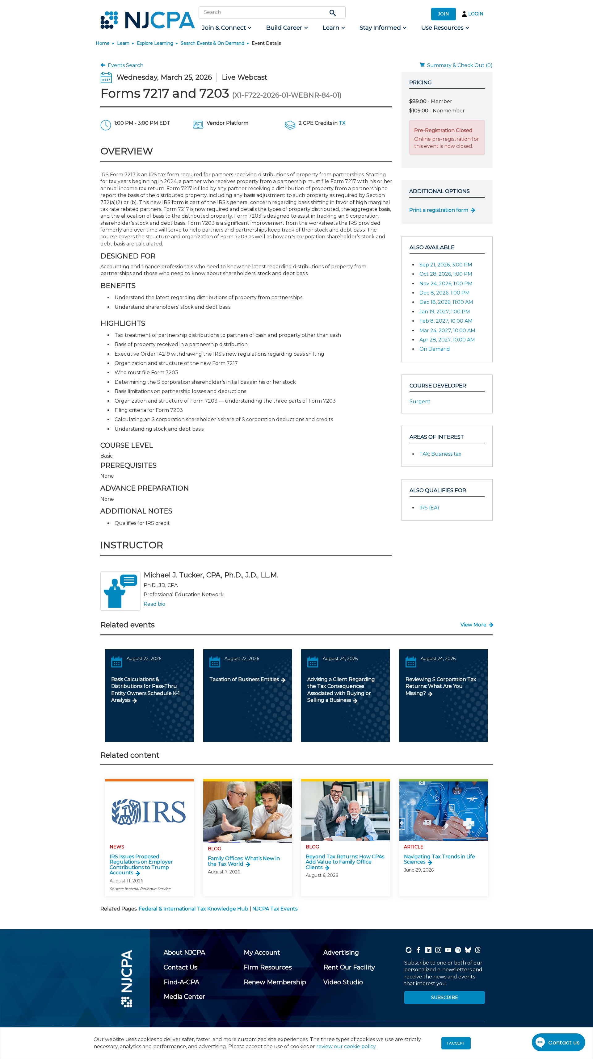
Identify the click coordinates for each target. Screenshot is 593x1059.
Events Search (124, 65)
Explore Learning (155, 43)
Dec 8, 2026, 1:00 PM (444, 293)
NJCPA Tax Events (274, 909)
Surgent (420, 401)
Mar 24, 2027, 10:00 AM (447, 330)
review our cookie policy (346, 1046)
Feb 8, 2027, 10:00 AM (446, 321)
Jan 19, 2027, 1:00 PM (444, 312)
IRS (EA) (429, 508)
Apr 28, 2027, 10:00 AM (447, 340)
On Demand (434, 349)
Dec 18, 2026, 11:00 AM (446, 302)
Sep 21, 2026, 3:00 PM (445, 265)
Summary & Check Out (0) (459, 65)
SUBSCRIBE (444, 997)
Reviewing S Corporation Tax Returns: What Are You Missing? (441, 686)
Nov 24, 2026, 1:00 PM (446, 284)
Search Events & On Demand (212, 43)
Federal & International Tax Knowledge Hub (193, 909)
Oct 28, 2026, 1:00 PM (445, 274)
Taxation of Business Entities (244, 679)
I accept (456, 1043)
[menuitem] (226, 28)
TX (342, 123)
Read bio (154, 604)
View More (473, 625)
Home (103, 43)
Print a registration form (438, 210)
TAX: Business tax (440, 454)
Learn (123, 43)
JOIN (443, 14)
